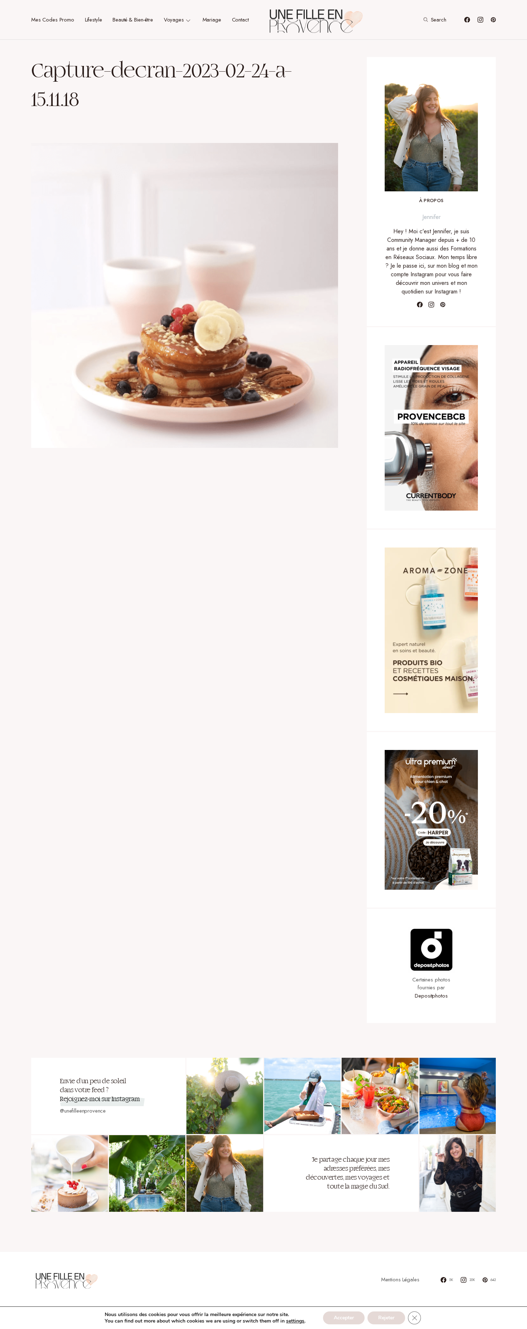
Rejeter (386, 1317)
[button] (434, 19)
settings (295, 1321)
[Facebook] (467, 20)
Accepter (344, 1317)
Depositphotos (431, 996)
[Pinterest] (493, 20)
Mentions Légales (400, 1279)
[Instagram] (480, 20)
